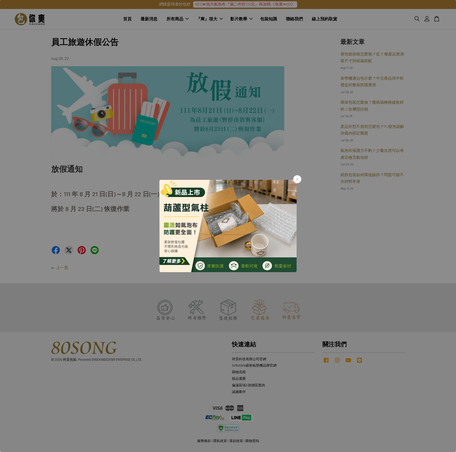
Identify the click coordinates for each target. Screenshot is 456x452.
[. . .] (228, 226)
